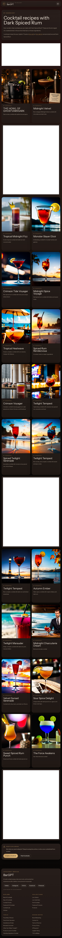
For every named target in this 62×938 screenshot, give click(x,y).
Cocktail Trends (7, 902)
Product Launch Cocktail (9, 930)
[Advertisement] (31, 54)
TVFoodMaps (35, 933)
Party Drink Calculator (9, 920)
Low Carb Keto (36, 900)
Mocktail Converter (8, 925)
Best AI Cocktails (7, 897)
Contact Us (35, 920)
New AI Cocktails (7, 900)
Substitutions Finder (8, 923)
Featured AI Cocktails (9, 905)
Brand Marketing (36, 917)
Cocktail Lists (6, 907)
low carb (31, 34)
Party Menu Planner (8, 917)
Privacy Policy (35, 925)
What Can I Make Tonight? (10, 928)
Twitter (7, 885)
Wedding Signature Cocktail (10, 933)
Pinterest (41, 885)
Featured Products (37, 905)
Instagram (15, 885)
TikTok (24, 885)
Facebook (32, 885)
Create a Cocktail (10, 856)
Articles (5, 910)
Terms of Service (36, 923)
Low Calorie (35, 897)
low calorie (39, 34)
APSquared (35, 928)
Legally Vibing (36, 930)
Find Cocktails (25, 856)
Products (34, 907)
